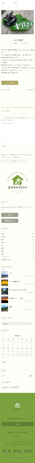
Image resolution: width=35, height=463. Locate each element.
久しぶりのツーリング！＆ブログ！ (18, 290)
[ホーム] (17, 406)
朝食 (2, 254)
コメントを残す (10, 82)
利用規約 (7, 451)
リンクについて (17, 451)
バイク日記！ (6, 90)
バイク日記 (29, 90)
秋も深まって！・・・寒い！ (16, 298)
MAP (17, 424)
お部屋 (3, 236)
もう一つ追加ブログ (14, 281)
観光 (2, 239)
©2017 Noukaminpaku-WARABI (17, 457)
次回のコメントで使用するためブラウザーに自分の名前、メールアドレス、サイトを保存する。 (17, 156)
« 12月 (3, 362)
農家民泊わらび (10, 221)
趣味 (16, 43)
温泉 (2, 248)
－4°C (10, 273)
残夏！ (11, 306)
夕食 (2, 242)
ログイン (5, 387)
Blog (10, 215)
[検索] (32, 3)
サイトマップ (28, 451)
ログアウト (15, 387)
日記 (2, 234)
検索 (31, 375)
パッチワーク (5, 256)
